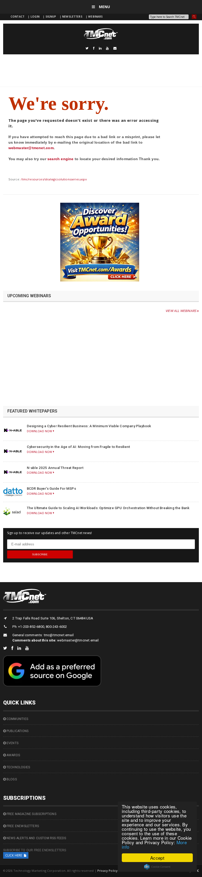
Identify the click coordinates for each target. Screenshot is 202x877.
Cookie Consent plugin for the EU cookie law (157, 867)
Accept (157, 857)
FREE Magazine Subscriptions (31, 814)
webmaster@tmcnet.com (31, 148)
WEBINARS (95, 16)
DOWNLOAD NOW (40, 431)
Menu (104, 6)
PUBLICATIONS (17, 731)
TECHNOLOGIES (18, 767)
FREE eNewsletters (22, 826)
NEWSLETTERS (72, 16)
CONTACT (17, 16)
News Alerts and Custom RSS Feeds (36, 838)
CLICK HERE (14, 855)
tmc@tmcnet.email (59, 635)
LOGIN (36, 16)
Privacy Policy (107, 871)
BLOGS (11, 779)
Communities (17, 719)
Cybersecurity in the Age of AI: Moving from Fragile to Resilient (78, 447)
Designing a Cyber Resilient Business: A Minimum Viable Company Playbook (89, 426)
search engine (60, 159)
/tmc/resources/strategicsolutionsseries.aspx (54, 179)
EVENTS (12, 743)
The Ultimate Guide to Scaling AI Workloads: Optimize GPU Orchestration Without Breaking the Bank (108, 508)
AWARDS (13, 755)
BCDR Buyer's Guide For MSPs (51, 488)
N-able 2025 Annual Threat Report (55, 468)
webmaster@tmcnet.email (78, 640)
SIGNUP (51, 16)
